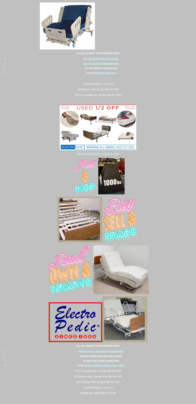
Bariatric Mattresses (105, 73)
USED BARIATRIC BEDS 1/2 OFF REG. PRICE (98, 154)
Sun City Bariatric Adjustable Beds (101, 64)
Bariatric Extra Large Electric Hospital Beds (101, 351)
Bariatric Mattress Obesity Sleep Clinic (104, 365)
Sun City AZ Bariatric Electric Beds (101, 59)
